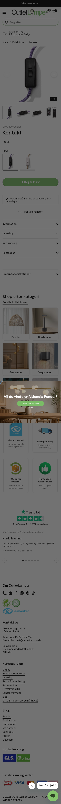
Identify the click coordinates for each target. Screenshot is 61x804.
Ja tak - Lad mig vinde (30, 403)
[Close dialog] (1, 382)
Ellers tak (30, 408)
